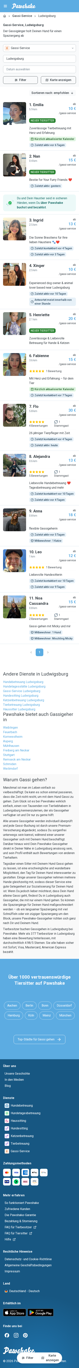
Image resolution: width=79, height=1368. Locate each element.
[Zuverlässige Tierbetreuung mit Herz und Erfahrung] (39, 124)
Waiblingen (10, 727)
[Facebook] (7, 1335)
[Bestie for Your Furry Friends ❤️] (39, 171)
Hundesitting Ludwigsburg (20, 695)
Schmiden (9, 764)
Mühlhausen (11, 746)
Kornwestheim (12, 736)
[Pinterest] (25, 1335)
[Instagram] (16, 1335)
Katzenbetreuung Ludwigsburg (23, 700)
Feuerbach (10, 732)
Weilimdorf (10, 768)
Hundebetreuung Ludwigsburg (23, 682)
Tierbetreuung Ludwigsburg (21, 705)
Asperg (8, 741)
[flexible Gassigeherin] (39, 525)
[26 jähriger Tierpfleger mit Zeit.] (39, 426)
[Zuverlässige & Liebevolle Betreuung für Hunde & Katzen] (39, 329)
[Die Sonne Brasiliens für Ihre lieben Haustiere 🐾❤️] (39, 237)
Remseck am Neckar (17, 759)
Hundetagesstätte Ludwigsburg (24, 686)
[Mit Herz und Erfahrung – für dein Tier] (39, 375)
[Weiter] (48, 652)
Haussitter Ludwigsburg (19, 709)
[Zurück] (31, 652)
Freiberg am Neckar (16, 750)
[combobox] (39, 48)
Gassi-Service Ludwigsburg (21, 691)
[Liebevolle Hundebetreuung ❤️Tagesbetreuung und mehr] (39, 478)
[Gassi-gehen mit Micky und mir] (39, 618)
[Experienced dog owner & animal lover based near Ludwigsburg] (39, 284)
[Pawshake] (24, 6)
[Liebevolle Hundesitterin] (39, 569)
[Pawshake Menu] (5, 6)
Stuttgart (9, 755)
